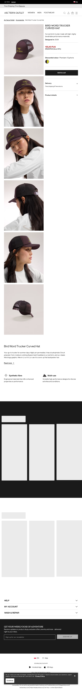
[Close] (75, 676)
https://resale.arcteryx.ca (37, 687)
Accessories (20, 20)
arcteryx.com (43, 685)
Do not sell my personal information (29, 685)
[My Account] (68, 13)
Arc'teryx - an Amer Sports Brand (53, 687)
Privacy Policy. (40, 676)
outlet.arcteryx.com (53, 685)
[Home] (14, 13)
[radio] (47, 61)
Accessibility (15, 685)
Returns (22, 6)
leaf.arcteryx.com (24, 687)
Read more (8, 363)
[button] (74, 2)
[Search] (64, 13)
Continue (10, 680)
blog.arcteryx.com (64, 685)
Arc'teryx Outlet (9, 20)
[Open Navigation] (76, 13)
